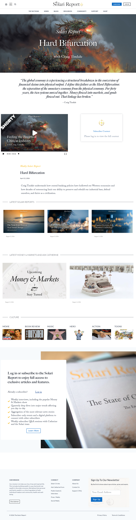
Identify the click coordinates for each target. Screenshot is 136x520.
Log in (38, 392)
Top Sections (34, 11)
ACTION (96, 326)
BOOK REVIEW (32, 326)
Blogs (56, 11)
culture (14, 317)
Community (81, 11)
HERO (73, 326)
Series (46, 11)
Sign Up (96, 499)
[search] (7, 4)
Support (94, 11)
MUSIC (50, 326)
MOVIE (6, 326)
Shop (105, 11)
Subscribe (116, 4)
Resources (68, 11)
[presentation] (23, 221)
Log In (127, 4)
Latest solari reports (22, 202)
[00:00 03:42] (34, 133)
